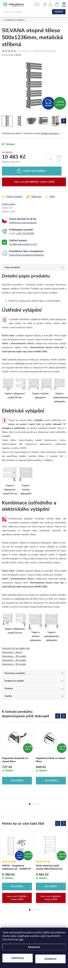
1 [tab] (30, 804)
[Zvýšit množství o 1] (58, 157)
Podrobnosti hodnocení (44, 51)
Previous (57, 715)
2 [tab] (32, 804)
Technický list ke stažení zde (16, 648)
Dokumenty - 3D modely (14, 656)
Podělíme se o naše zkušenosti (23, 222)
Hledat (59, 11)
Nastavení (34, 947)
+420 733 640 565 (25, 233)
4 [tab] (38, 804)
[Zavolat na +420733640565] (45, 4)
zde (21, 939)
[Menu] (64, 4)
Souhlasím (50, 959)
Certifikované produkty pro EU (23, 244)
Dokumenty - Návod (12, 652)
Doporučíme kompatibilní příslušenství (26, 255)
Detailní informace (50, 133)
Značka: (8, 204)
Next (63, 715)
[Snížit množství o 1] (58, 161)
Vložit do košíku (34, 171)
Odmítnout (17, 958)
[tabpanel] (17, 760)
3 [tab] (35, 804)
